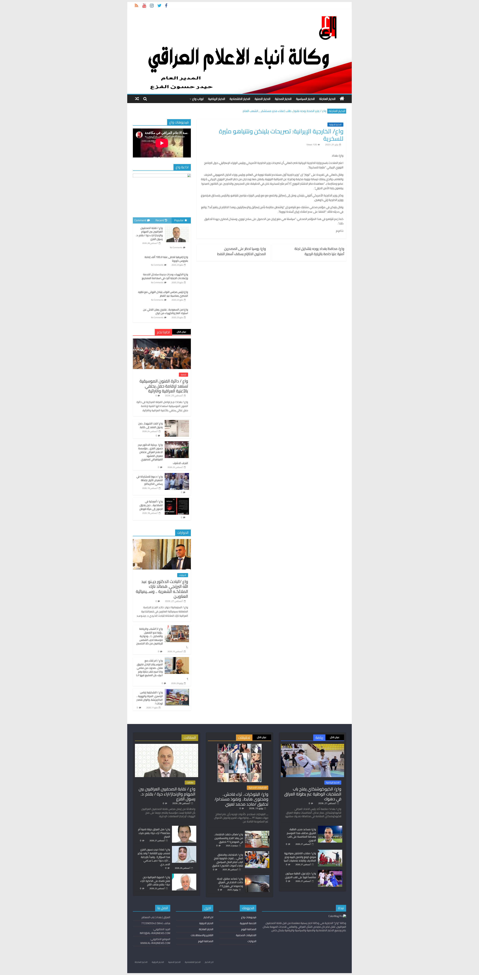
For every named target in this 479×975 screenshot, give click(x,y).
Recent (159, 220)
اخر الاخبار (208, 917)
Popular (179, 220)
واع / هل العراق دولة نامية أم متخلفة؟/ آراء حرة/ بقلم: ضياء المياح (154, 833)
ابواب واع (198, 99)
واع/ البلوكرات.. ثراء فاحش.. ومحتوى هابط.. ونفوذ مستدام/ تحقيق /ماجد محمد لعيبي (241, 799)
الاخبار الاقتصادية (240, 99)
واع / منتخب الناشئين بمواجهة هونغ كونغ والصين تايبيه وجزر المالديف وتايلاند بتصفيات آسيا (300, 857)
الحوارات (182, 575)
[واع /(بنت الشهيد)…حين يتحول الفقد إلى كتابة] (177, 422)
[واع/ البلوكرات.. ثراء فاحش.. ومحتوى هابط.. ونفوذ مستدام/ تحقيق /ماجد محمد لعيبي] (240, 745)
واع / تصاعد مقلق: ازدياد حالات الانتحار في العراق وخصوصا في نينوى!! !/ (230, 882)
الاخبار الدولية (335, 125)
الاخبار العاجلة (327, 99)
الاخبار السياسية (305, 99)
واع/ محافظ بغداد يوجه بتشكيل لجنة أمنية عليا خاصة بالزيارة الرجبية (319, 251)
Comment (140, 220)
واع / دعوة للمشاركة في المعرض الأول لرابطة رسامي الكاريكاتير (149, 480)
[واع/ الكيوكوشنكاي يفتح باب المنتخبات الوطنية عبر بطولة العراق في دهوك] (312, 745)
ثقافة (183, 375)
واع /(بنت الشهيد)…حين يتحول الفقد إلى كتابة (150, 425)
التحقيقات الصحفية (257, 788)
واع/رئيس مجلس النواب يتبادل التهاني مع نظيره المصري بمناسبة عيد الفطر (163, 294)
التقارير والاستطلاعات (202, 935)
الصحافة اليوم (248, 929)
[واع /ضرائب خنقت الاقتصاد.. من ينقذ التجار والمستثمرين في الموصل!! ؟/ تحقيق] (257, 832)
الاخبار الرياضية (216, 99)
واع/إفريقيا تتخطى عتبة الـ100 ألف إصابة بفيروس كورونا (166, 259)
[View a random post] (137, 99)
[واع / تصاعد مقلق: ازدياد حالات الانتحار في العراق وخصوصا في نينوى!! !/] (257, 876)
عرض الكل (181, 332)
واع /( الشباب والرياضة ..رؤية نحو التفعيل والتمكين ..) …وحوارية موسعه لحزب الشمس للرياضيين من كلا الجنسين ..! (162, 638)
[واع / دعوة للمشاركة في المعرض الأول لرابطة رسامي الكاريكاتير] (177, 475)
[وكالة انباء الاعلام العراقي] (342, 98)
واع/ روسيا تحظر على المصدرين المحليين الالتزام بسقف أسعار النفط (241, 251)
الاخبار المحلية (283, 99)
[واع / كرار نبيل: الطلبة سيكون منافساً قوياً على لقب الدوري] (330, 871)
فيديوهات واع (248, 917)
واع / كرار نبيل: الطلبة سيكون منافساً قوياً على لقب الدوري (300, 875)
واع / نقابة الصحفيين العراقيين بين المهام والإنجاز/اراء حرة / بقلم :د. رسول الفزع (149, 233)
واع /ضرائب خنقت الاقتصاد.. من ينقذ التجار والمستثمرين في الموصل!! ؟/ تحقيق (228, 838)
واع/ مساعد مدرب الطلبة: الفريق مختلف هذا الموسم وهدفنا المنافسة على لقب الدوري (301, 835)
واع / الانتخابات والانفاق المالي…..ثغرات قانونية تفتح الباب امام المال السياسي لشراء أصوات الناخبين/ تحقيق (227, 860)
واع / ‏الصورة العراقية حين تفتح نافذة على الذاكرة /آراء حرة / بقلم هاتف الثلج (155, 881)
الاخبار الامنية (262, 99)
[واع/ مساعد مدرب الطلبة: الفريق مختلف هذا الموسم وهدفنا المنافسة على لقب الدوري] (330, 827)
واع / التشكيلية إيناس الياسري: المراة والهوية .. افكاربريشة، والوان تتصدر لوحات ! (149, 698)
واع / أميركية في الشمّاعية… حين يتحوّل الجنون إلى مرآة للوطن (151, 505)
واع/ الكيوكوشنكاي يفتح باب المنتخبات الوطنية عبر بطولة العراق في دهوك (312, 794)
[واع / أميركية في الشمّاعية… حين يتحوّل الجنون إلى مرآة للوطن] (177, 500)
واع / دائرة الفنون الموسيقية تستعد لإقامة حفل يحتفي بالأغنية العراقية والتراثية (164, 386)
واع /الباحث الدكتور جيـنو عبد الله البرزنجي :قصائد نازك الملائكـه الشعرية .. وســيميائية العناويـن (162, 589)
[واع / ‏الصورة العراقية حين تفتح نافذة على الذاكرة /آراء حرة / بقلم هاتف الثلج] (184, 875)
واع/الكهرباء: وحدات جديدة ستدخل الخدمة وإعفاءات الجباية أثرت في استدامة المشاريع (165, 276)
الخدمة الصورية (248, 923)
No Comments (176, 247)
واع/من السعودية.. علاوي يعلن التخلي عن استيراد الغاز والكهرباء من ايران (165, 311)
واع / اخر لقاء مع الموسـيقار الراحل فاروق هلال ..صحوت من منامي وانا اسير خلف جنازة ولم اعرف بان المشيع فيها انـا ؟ (162, 669)
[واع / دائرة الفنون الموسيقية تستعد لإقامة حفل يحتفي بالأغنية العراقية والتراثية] (162, 340)
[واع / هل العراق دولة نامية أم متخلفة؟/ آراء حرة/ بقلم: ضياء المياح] (184, 827)
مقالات (190, 782)
